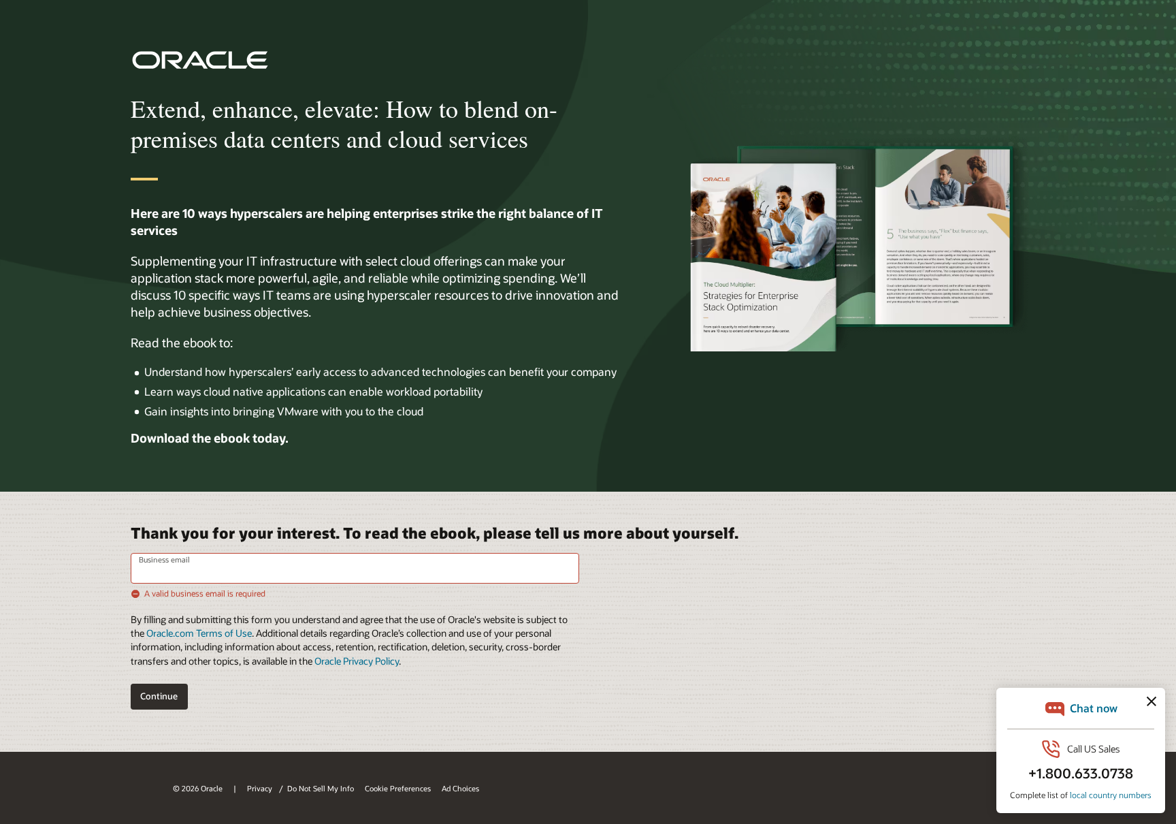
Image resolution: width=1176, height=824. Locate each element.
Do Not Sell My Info (320, 788)
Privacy (260, 788)
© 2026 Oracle (198, 788)
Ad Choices (460, 788)
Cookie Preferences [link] (398, 788)
